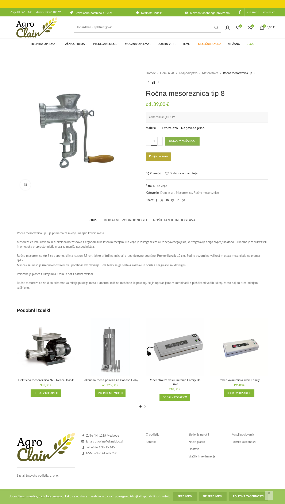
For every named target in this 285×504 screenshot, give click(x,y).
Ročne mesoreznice (206, 192)
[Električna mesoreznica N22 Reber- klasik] (46, 347)
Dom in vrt (167, 73)
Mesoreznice (210, 73)
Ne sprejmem (212, 496)
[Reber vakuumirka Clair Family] (239, 347)
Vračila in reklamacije (202, 456)
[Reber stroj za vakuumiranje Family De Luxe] (175, 347)
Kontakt (151, 442)
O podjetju (152, 434)
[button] (46, 393)
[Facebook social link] (239, 12)
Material (151, 128)
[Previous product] (148, 82)
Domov (150, 73)
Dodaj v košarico (182, 141)
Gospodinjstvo (188, 73)
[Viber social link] (183, 200)
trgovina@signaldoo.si (109, 441)
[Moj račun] (227, 27)
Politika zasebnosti (244, 442)
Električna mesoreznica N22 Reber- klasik (46, 380)
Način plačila (197, 442)
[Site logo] (36, 27)
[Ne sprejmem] (269, 495)
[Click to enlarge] (25, 185)
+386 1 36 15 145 (103, 447)
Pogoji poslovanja (243, 434)
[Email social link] (167, 200)
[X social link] (162, 200)
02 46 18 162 (53, 12)
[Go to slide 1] (140, 406)
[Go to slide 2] (145, 406)
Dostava (194, 449)
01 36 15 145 (24, 12)
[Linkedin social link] (178, 200)
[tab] (93, 218)
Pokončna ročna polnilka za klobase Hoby (110, 380)
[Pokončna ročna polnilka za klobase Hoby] (110, 347)
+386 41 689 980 (105, 453)
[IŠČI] (216, 27)
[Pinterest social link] (173, 200)
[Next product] (158, 82)
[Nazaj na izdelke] (153, 82)
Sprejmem (184, 496)
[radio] (170, 128)
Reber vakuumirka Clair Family (239, 380)
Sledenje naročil (199, 434)
